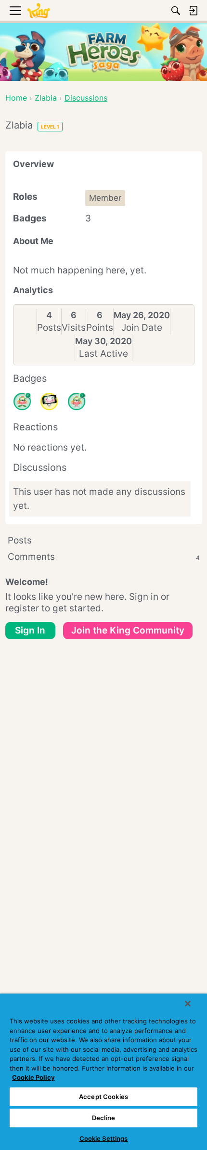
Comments (104, 556)
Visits (74, 327)
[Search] (175, 10)
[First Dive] (76, 401)
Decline (103, 1118)
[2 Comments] (22, 401)
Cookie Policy (33, 1077)
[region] (103, 1072)
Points (99, 327)
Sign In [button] (30, 630)
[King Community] (38, 11)
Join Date (141, 327)
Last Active (103, 353)
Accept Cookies (103, 1096)
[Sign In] (193, 10)
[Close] (188, 1004)
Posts (49, 327)
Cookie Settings (103, 1138)
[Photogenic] (49, 401)
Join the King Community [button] (127, 630)
